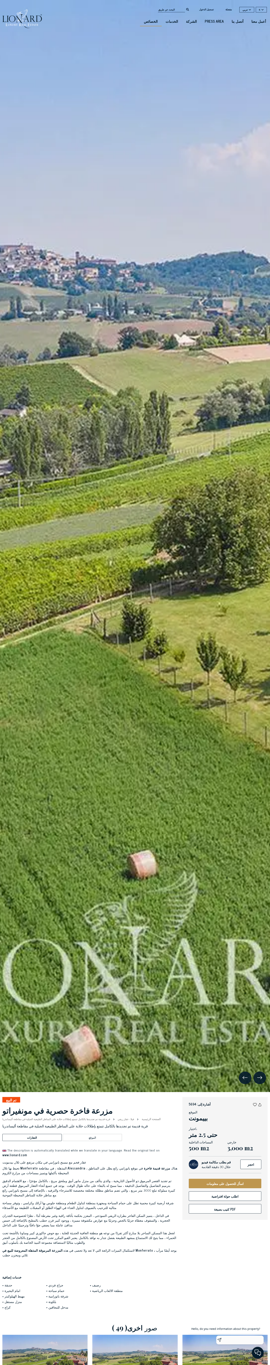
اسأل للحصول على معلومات (225, 1183)
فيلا (132, 1119)
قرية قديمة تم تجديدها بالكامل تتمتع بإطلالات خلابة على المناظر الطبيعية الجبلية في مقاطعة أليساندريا (56, 1119)
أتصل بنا (238, 21)
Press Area (214, 21)
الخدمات (172, 21)
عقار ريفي (123, 1119)
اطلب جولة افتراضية (224, 1196)
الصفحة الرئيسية (151, 1119)
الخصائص (151, 21)
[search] (187, 9)
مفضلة (229, 9)
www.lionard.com (14, 1154)
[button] (255, 1104)
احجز (250, 1164)
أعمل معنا (258, 21)
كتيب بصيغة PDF (225, 1209)
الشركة (191, 21)
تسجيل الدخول (206, 9)
